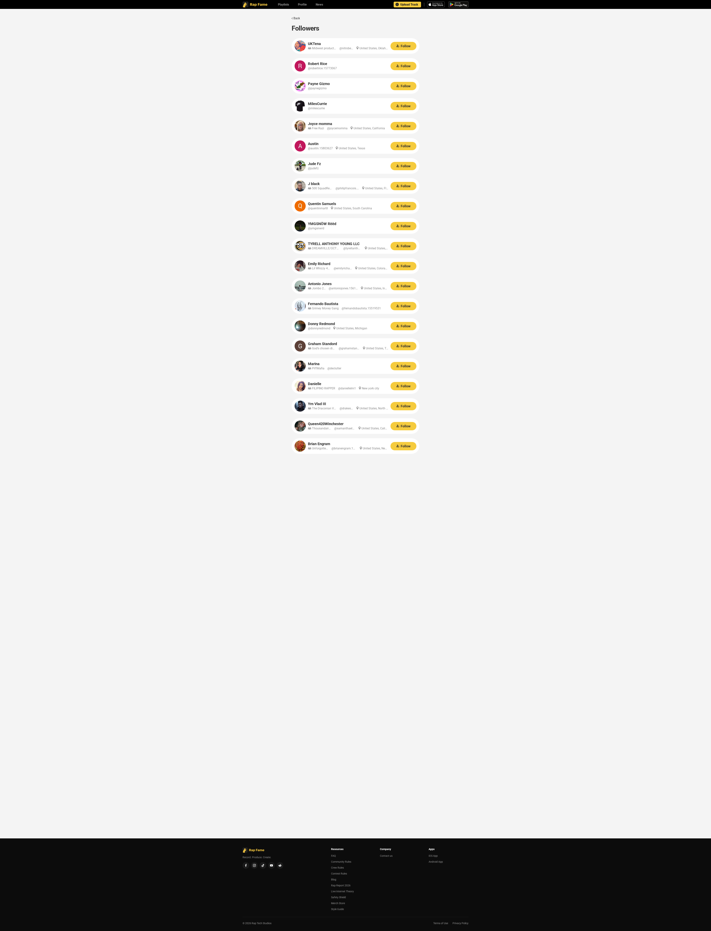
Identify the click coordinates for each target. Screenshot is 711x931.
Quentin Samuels (322, 204)
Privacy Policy (460, 923)
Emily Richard (319, 264)
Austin (313, 144)
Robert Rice (317, 63)
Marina (314, 364)
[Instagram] (254, 865)
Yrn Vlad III (317, 404)
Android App (436, 861)
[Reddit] (280, 865)
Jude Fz (314, 164)
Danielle (314, 384)
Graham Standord (322, 344)
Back (296, 18)
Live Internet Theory (342, 891)
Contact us (386, 855)
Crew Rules (337, 867)
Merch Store (338, 903)
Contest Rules (339, 873)
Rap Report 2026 (341, 885)
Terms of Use (440, 923)
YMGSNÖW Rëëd (322, 224)
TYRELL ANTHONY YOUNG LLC (334, 244)
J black (314, 184)
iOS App (433, 855)
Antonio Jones (320, 284)
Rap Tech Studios (261, 923)
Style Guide (337, 909)
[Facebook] (246, 865)
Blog (333, 879)
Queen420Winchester (325, 424)
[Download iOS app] (436, 4)
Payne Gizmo (319, 84)
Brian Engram (319, 444)
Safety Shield (338, 897)
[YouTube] (271, 865)
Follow (405, 46)
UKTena (314, 43)
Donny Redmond (321, 324)
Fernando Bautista (323, 304)
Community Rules (341, 861)
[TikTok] (263, 865)
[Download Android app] (458, 4)
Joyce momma (320, 124)
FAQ (333, 855)
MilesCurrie (317, 104)
